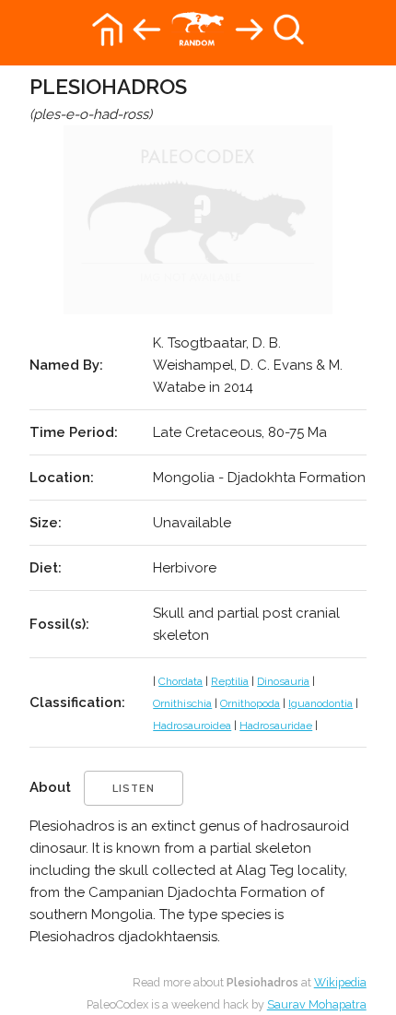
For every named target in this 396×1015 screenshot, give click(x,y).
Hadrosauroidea (192, 725)
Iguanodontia (320, 703)
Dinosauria (283, 681)
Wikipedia (340, 982)
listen (133, 789)
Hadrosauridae (275, 725)
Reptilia (230, 681)
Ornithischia (182, 703)
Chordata (180, 681)
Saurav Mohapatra (317, 1004)
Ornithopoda (250, 703)
